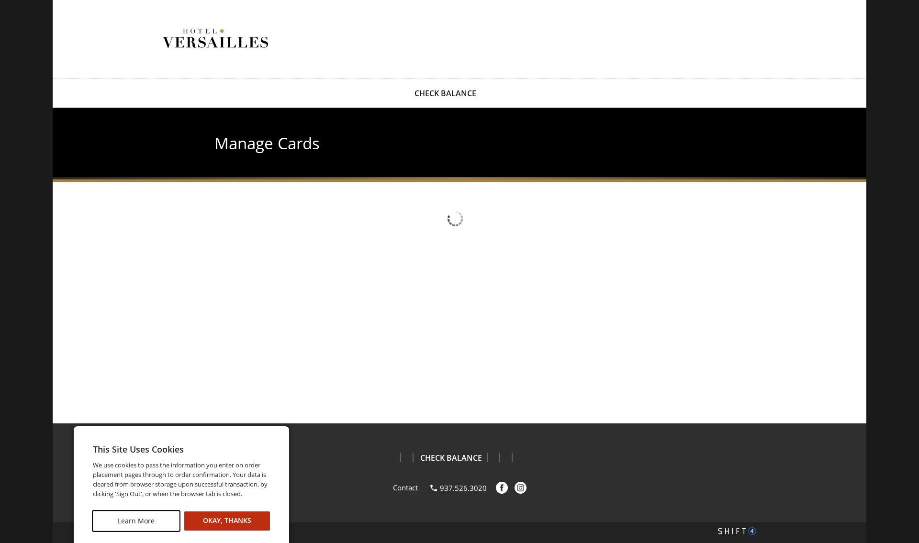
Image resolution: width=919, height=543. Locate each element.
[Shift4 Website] (737, 531)
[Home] (215, 38)
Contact (405, 487)
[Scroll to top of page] (900, 399)
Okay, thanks (227, 520)
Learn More (136, 520)
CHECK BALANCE (445, 93)
